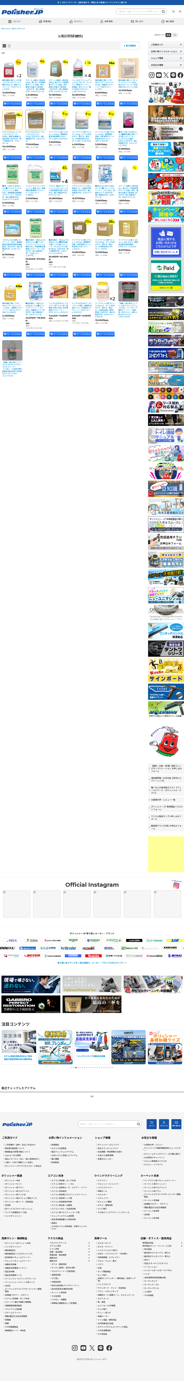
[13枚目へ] (97, 1067)
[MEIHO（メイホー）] (160, 956)
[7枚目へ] (84, 1067)
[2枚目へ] (73, 1067)
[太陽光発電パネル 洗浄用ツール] (92, 1047)
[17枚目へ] (106, 1067)
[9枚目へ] (88, 1067)
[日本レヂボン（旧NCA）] (123, 948)
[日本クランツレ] (103, 948)
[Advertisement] (166, 854)
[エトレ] (160, 940)
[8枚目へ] (86, 1067)
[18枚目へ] (108, 1067)
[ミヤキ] (140, 956)
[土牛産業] (42, 948)
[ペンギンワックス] (17, 956)
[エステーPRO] (119, 940)
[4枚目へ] (78, 1067)
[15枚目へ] (101, 1067)
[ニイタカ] (83, 948)
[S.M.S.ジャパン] (99, 940)
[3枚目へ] (75, 1067)
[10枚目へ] (91, 1067)
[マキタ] (58, 956)
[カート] (173, 11)
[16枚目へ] (104, 1067)
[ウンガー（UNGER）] (38, 940)
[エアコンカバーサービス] (58, 940)
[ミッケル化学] (99, 956)
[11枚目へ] (93, 1067)
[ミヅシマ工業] (119, 956)
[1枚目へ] (71, 1067)
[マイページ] (180, 11)
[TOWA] (21, 948)
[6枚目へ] (82, 1067)
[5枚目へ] (80, 1067)
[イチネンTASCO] (17, 940)
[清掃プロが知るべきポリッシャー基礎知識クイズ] (128, 1047)
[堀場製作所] (38, 956)
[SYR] (140, 940)
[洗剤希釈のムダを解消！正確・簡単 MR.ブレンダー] (19, 1047)
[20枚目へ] (112, 1067)
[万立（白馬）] (78, 956)
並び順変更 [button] (131, 45)
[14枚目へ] (99, 1067)
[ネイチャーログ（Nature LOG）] (164, 948)
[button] (15, 21)
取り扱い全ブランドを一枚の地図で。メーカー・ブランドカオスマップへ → (92, 963)
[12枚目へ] (95, 1067)
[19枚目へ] (110, 1067)
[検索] (163, 11)
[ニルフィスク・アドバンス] (144, 948)
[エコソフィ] (78, 940)
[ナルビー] (62, 948)
